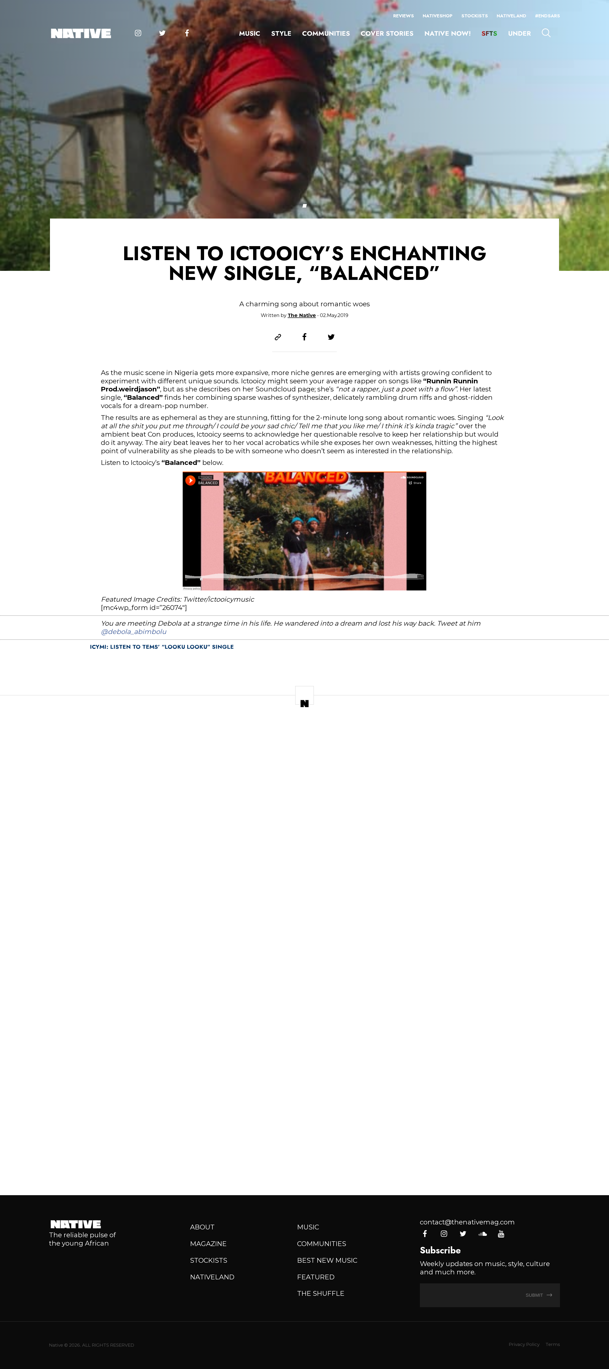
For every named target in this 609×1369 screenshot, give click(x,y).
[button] (304, 206)
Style (281, 33)
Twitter (162, 33)
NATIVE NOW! (447, 33)
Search (546, 32)
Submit (535, 1295)
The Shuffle (320, 1293)
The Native (302, 315)
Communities (326, 33)
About (202, 1227)
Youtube (501, 1234)
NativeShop (437, 15)
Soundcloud (482, 1234)
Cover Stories (387, 33)
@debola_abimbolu (133, 632)
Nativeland (511, 15)
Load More (304, 1158)
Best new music (327, 1260)
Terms (552, 1344)
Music (249, 33)
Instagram (138, 33)
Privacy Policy (524, 1344)
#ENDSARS (547, 15)
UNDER (519, 33)
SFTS (489, 33)
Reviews (403, 15)
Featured (315, 1277)
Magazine (208, 1244)
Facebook (187, 33)
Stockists (474, 15)
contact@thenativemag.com (467, 1222)
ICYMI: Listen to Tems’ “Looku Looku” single (162, 647)
